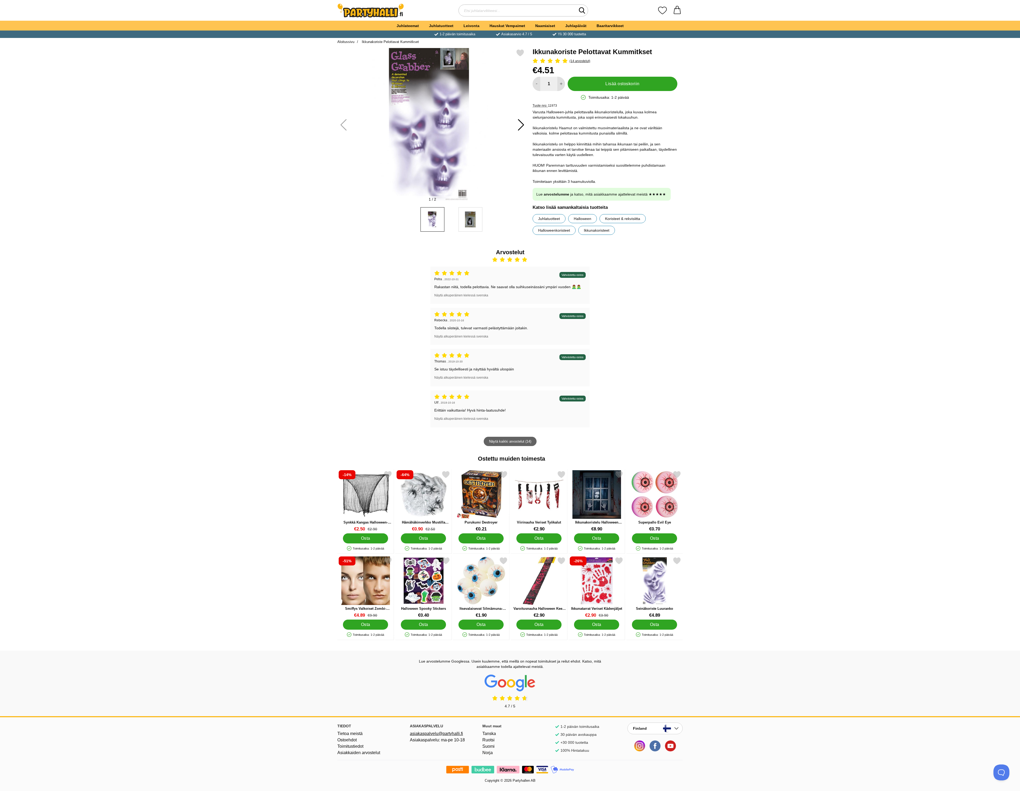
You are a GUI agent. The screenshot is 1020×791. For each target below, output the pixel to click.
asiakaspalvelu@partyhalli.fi (436, 733)
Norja (487, 752)
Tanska (489, 733)
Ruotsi (488, 740)
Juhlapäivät (575, 26)
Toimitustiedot (350, 746)
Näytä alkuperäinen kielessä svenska (461, 295)
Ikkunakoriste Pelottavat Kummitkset (390, 42)
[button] (521, 125)
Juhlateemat (408, 26)
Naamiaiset (545, 26)
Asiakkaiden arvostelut (358, 752)
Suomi (488, 746)
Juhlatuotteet (441, 26)
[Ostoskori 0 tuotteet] (677, 10)
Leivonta (471, 26)
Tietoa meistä (350, 733)
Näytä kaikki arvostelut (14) (510, 441)
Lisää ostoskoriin (622, 83)
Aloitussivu (345, 42)
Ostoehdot (347, 740)
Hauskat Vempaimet (507, 26)
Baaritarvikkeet (610, 26)
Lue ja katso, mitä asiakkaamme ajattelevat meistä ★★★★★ (601, 194)
